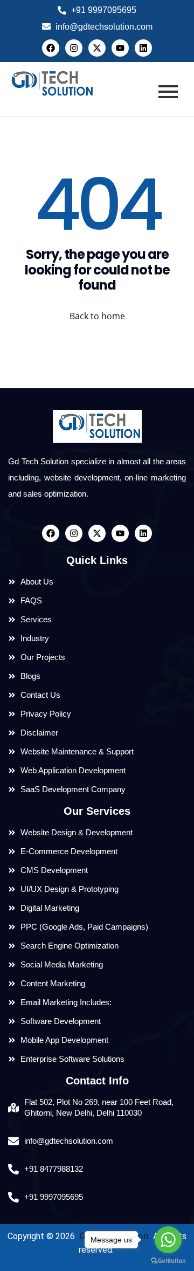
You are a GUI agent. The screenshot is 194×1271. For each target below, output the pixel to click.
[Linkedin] (143, 48)
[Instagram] (73, 48)
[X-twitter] (97, 48)
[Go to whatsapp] (168, 1239)
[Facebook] (50, 48)
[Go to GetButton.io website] (168, 1260)
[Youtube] (120, 48)
